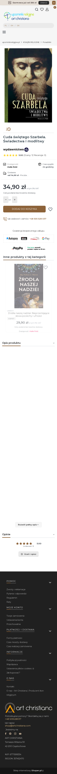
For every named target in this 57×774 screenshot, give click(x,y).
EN (12, 25)
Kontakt (10, 686)
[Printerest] (10, 734)
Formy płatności (14, 638)
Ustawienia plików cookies (19, 668)
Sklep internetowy (27, 770)
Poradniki (47, 42)
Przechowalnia (14, 624)
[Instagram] (15, 734)
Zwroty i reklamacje (16, 589)
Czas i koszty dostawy (17, 642)
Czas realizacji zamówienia (19, 646)
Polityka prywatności (16, 660)
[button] (28, 525)
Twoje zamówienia (15, 616)
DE (18, 25)
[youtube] (20, 734)
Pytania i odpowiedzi (16, 593)
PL (6, 25)
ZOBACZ (43, 3)
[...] (28, 85)
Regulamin (12, 598)
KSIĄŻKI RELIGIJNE (31, 42)
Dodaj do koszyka (24, 209)
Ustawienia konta (15, 620)
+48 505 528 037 (37, 219)
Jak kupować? (13, 672)
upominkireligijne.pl (11, 42)
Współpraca (12, 664)
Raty (9, 602)
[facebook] (5, 734)
